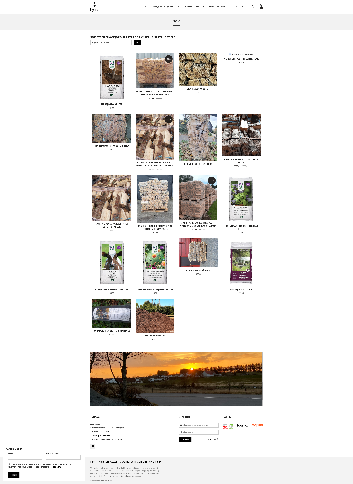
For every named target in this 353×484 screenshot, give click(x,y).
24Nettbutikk (106, 481)
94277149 (104, 432)
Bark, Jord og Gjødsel (163, 7)
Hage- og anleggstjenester (191, 7)
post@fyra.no (104, 435)
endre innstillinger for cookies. (129, 476)
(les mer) (57, 467)
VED (146, 7)
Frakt (93, 461)
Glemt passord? (213, 439)
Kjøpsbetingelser (108, 461)
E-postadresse (53, 453)
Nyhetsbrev (155, 461)
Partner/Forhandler (219, 7)
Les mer (107, 476)
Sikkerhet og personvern (133, 461)
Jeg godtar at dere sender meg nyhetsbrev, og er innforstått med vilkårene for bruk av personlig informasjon (41, 465)
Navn (10, 453)
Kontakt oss (239, 7)
